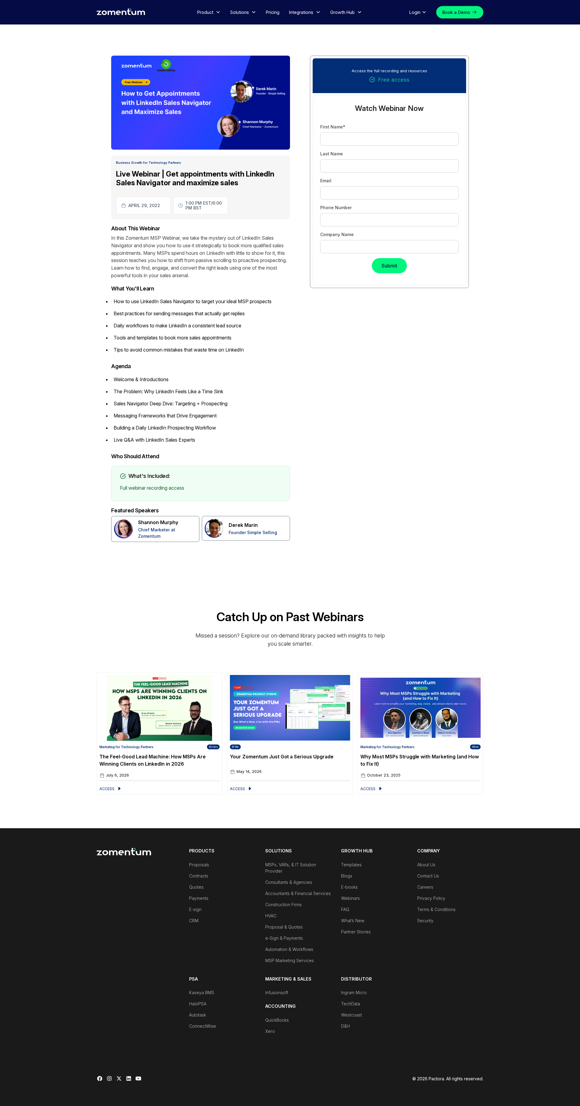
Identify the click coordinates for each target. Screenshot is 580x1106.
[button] (208, 12)
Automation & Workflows (289, 949)
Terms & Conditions (436, 909)
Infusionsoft (276, 992)
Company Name (337, 234)
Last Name (331, 153)
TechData (350, 1003)
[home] (121, 11)
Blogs (346, 875)
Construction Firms (283, 904)
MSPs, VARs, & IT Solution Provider (290, 868)
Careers (425, 887)
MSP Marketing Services (289, 960)
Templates (351, 864)
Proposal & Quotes (284, 926)
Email (325, 180)
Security (425, 920)
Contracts (198, 875)
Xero (270, 1031)
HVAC (270, 915)
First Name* (332, 126)
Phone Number (336, 207)
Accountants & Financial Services (298, 893)
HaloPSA (197, 1003)
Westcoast (351, 1014)
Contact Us (428, 875)
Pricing (272, 12)
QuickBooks (277, 1020)
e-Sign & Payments (284, 938)
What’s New (352, 920)
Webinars (350, 898)
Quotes (196, 887)
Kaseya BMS (201, 992)
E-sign (195, 909)
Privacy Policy (431, 898)
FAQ (345, 909)
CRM (193, 920)
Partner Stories (356, 931)
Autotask (197, 1014)
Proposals (199, 864)
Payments (198, 898)
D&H (345, 1026)
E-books (349, 887)
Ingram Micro (354, 992)
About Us (426, 864)
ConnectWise (202, 1026)
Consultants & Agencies (288, 882)
